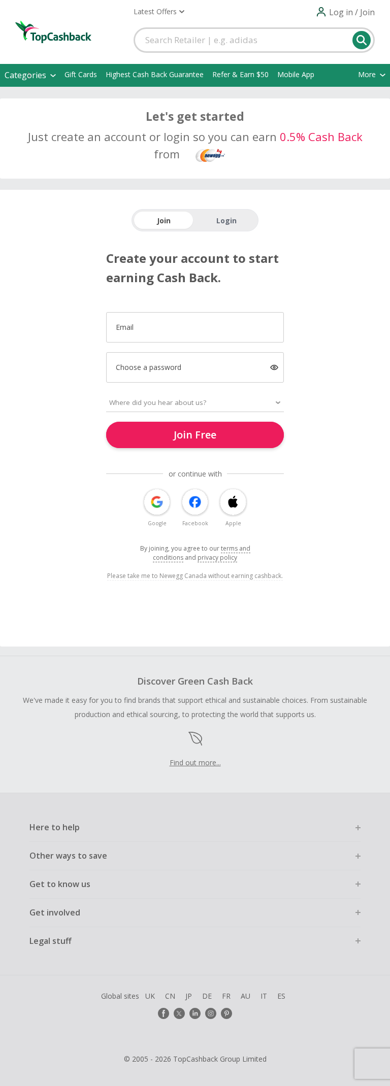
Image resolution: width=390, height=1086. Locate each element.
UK (150, 996)
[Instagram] (210, 1013)
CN (170, 996)
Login (226, 220)
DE (207, 996)
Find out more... (195, 762)
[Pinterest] (226, 1013)
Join (164, 220)
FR (226, 996)
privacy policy (217, 557)
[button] (159, 11)
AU (245, 996)
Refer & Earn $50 (240, 74)
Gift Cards (80, 74)
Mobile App (295, 74)
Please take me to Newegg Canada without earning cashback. (195, 575)
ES (281, 996)
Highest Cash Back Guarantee (155, 74)
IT (264, 996)
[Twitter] (179, 1013)
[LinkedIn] (195, 1013)
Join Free (195, 435)
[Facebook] (163, 1013)
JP (188, 996)
